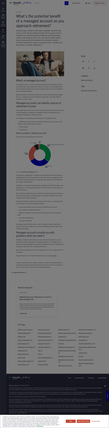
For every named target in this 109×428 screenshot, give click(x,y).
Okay (71, 421)
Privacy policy (39, 426)
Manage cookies (96, 421)
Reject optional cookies (83, 421)
